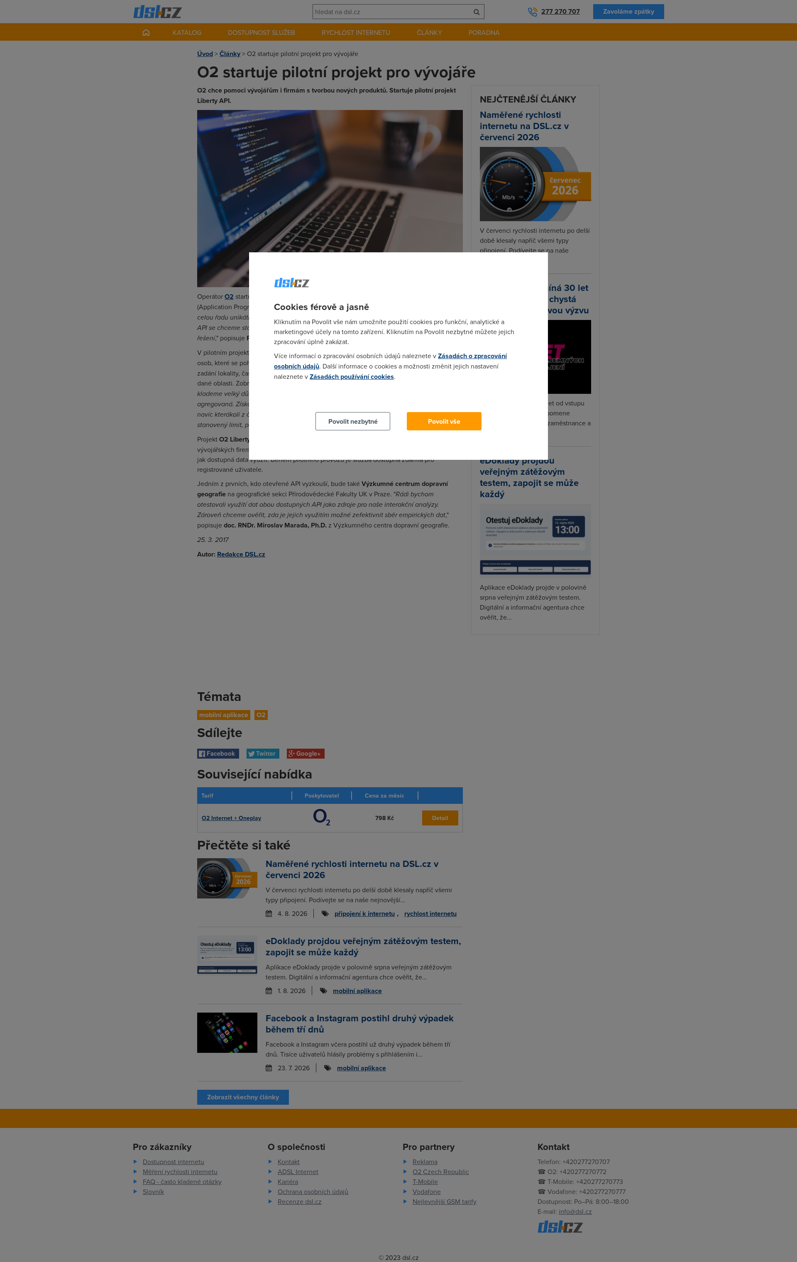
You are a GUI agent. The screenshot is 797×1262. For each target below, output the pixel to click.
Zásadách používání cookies (352, 376)
